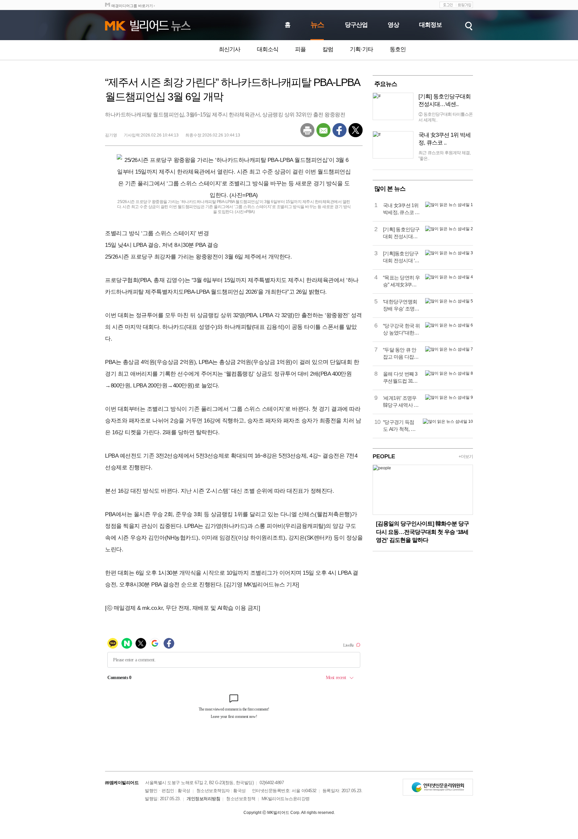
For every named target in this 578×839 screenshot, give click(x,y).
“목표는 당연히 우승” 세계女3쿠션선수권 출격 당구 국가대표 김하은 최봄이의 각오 (401, 281)
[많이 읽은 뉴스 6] (449, 325)
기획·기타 (361, 49)
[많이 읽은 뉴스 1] (449, 204)
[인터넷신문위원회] (438, 787)
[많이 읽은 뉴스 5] (449, 301)
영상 (393, 24)
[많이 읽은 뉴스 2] (449, 228)
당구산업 (356, 24)
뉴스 (317, 24)
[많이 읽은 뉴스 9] (449, 397)
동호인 (398, 49)
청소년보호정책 (241, 798)
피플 (300, 49)
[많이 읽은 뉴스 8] (449, 373)
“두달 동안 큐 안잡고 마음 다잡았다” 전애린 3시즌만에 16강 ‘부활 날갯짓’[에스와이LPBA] (400, 353)
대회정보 (430, 24)
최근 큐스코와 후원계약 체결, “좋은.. (444, 155)
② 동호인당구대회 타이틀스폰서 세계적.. (445, 117)
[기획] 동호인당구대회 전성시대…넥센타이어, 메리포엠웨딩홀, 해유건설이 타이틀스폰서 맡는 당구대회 (401, 233)
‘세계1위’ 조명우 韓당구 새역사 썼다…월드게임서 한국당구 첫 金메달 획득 (400, 401)
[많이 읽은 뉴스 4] (449, 277)
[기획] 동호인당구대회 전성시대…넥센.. (444, 100)
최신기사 (229, 49)
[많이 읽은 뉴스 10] (448, 421)
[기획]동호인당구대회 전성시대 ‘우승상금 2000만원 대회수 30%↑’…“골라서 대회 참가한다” (401, 257)
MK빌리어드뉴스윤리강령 (286, 798)
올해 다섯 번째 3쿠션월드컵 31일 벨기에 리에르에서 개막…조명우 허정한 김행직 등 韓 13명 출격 (400, 377)
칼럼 (327, 49)
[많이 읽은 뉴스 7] (449, 349)
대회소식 (267, 49)
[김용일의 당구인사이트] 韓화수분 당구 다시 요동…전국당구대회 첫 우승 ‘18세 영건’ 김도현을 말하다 (422, 532)
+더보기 (466, 456)
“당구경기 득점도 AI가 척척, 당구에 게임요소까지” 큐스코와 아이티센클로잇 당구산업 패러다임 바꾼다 (400, 426)
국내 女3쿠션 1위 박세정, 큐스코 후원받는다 (401, 209)
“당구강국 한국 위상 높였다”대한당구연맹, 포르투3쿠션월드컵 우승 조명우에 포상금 (401, 329)
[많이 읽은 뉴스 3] (449, 253)
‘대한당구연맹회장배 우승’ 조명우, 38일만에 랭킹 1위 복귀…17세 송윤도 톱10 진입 (401, 305)
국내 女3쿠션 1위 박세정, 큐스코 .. (444, 139)
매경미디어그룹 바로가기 (132, 6)
